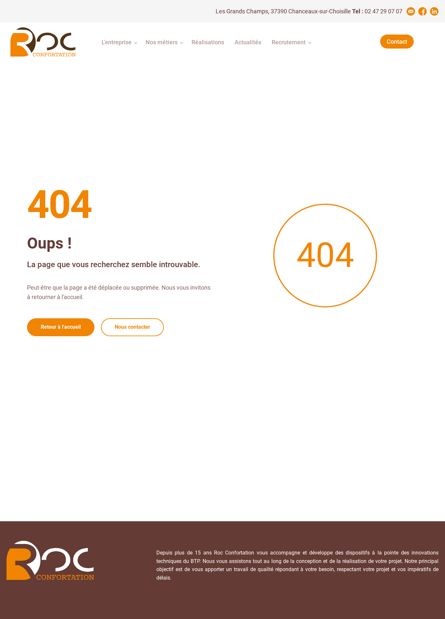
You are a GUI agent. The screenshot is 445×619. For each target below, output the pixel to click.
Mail (411, 11)
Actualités (248, 42)
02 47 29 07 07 (383, 11)
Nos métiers (162, 42)
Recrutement (289, 42)
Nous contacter (132, 327)
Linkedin (434, 11)
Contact (397, 41)
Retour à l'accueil (61, 327)
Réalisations (208, 42)
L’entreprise (117, 42)
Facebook (422, 11)
